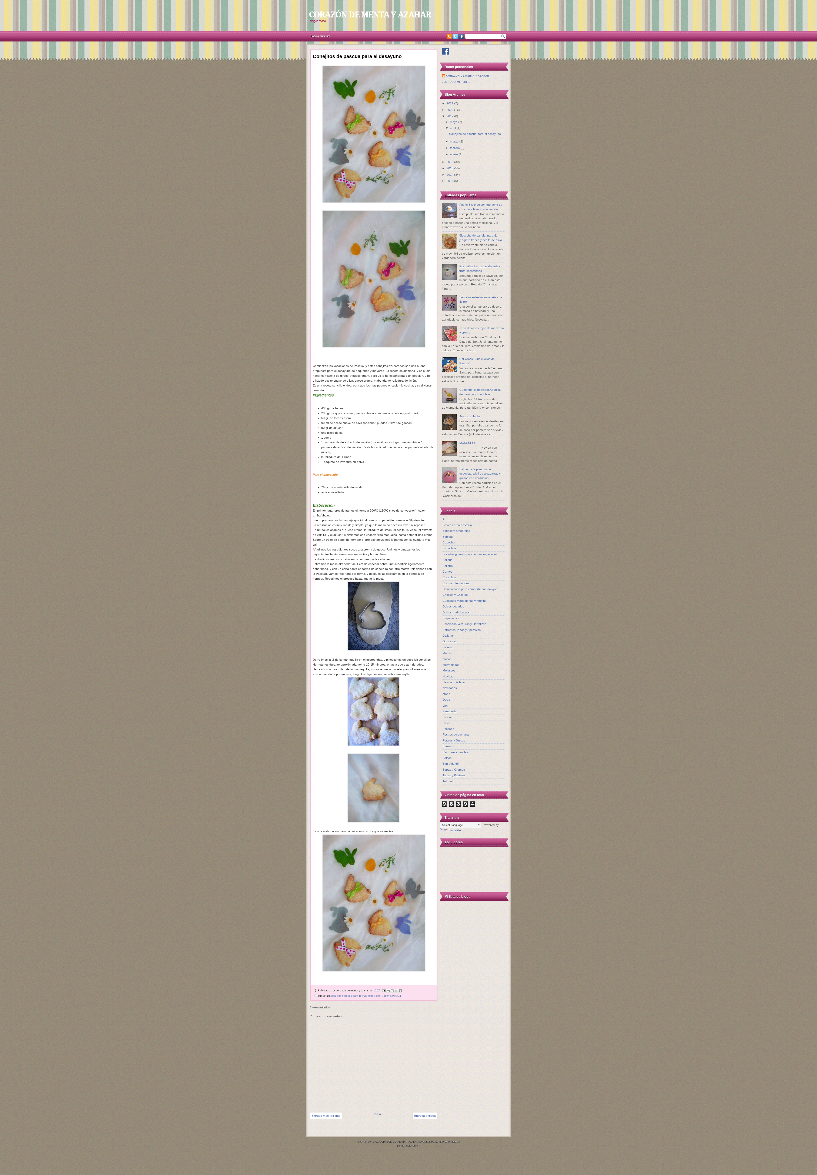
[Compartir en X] (396, 991)
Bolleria (386, 995)
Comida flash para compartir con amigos (470, 589)
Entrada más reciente (325, 1115)
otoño (446, 694)
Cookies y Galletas (455, 594)
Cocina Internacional (456, 583)
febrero (455, 148)
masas (447, 659)
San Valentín (451, 763)
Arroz (446, 519)
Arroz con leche (469, 416)
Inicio (377, 1114)
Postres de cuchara (456, 734)
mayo (454, 122)
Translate (454, 830)
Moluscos (449, 670)
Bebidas (448, 536)
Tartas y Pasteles (454, 775)
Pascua (396, 995)
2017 (450, 116)
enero (454, 154)
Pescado (448, 728)
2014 (450, 174)
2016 (450, 162)
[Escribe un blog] (392, 991)
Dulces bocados (453, 606)
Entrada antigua (425, 1115)
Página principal (320, 36)
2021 (450, 103)
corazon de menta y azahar (467, 75)
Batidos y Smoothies (456, 530)
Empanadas (451, 618)
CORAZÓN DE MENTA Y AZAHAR (370, 14)
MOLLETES (467, 442)
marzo (454, 141)
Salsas (447, 758)
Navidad (448, 676)
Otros (446, 699)
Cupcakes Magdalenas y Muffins (464, 600)
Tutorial (448, 781)
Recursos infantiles (455, 752)
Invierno (448, 647)
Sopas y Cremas (454, 769)
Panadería (450, 711)
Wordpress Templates (447, 1141)
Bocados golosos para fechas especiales (355, 995)
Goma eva (450, 641)
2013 (450, 181)
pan (445, 705)
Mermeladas (451, 664)
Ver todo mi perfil (456, 82)
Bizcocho (449, 542)
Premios (448, 746)
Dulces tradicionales (456, 612)
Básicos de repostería (457, 525)
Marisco (448, 653)
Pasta (446, 723)
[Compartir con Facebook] (400, 991)
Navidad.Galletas (454, 682)
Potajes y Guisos (454, 740)
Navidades (450, 688)
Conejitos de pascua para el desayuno (475, 133)
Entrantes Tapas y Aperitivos (462, 630)
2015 (450, 168)
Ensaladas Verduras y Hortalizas (464, 624)
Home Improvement (408, 1145)
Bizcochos (449, 548)
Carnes (447, 571)
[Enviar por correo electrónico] (388, 991)
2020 (450, 109)
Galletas (448, 635)
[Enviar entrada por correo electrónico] (383, 990)
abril (453, 128)
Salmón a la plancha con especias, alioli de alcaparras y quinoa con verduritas (480, 474)
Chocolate (449, 577)
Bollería (448, 566)
